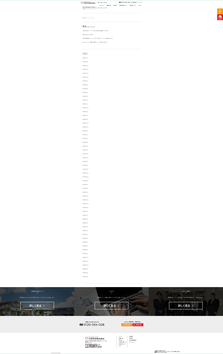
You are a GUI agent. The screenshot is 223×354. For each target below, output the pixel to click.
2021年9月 (84, 180)
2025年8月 (84, 84)
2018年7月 (84, 276)
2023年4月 (84, 142)
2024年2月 (84, 119)
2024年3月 (84, 115)
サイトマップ (140, 2)
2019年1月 (84, 257)
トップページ (101, 5)
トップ (120, 336)
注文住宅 (115, 5)
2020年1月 (84, 234)
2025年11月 (84, 73)
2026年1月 (84, 65)
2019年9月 (84, 238)
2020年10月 (84, 207)
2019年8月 (84, 242)
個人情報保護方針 (134, 2)
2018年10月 (84, 265)
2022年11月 (84, 153)
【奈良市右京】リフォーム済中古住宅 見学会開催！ (93, 30)
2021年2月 (84, 196)
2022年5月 (84, 161)
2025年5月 (84, 92)
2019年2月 (84, 253)
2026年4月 (84, 61)
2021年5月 (84, 184)
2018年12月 (84, 261)
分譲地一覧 (109, 5)
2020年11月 (84, 203)
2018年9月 (84, 268)
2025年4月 (84, 96)
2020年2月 (84, 230)
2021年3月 (84, 192)
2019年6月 (84, 245)
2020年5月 (84, 219)
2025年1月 (84, 103)
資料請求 (131, 336)
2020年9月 (84, 211)
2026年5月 (84, 57)
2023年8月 (84, 130)
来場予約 (131, 338)
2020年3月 (84, 226)
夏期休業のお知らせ (86, 26)
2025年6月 (84, 88)
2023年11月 (84, 123)
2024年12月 (84, 107)
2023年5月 (84, 138)
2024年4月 (84, 111)
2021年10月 (84, 176)
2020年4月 (84, 222)
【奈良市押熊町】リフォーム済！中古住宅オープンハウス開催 (95, 38)
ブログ (140, 5)
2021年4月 (84, 188)
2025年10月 (84, 77)
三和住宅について (132, 5)
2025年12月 (84, 69)
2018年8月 (84, 272)
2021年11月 (84, 173)
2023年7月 (84, 134)
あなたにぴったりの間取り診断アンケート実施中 (92, 42)
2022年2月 (84, 169)
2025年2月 (84, 100)
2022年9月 (84, 157)
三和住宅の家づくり (123, 5)
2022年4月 (84, 165)
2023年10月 (84, 126)
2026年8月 (84, 54)
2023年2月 (84, 146)
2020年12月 (84, 199)
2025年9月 (84, 80)
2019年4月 (84, 249)
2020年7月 (84, 215)
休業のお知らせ (85, 34)
